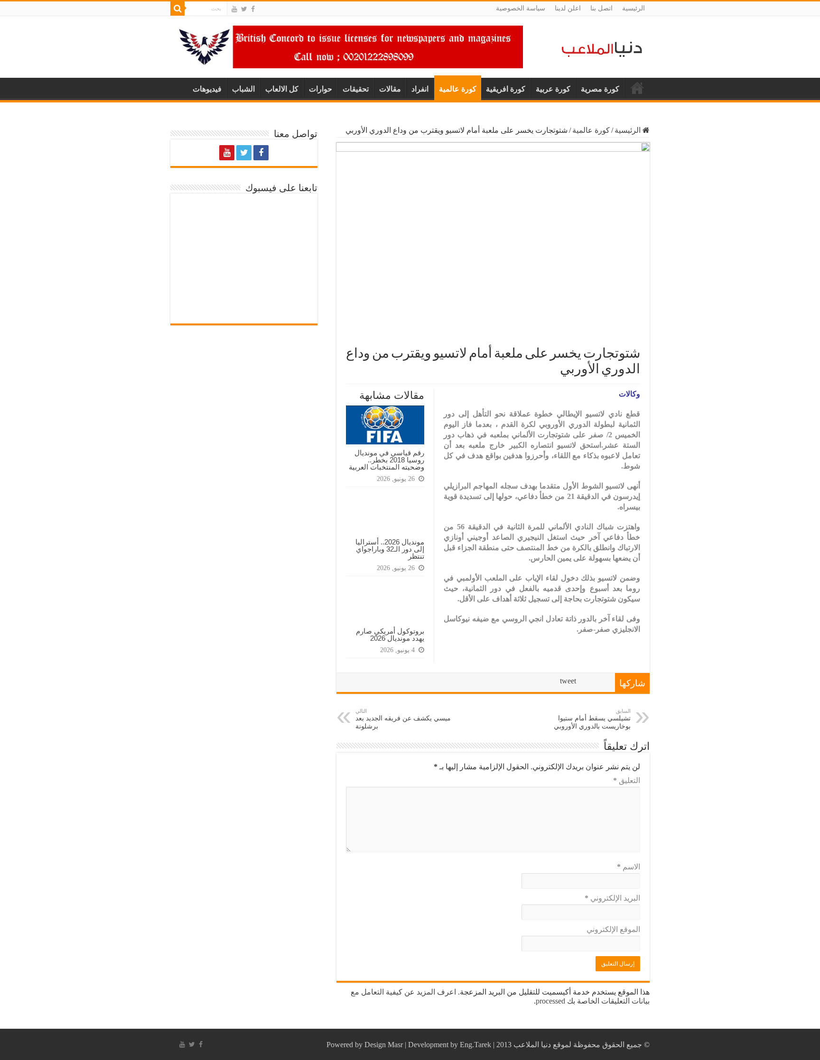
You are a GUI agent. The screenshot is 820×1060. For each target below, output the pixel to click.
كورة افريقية (505, 89)
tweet (568, 681)
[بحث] (177, 8)
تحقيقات (356, 89)
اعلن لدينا (568, 8)
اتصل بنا (601, 8)
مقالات (390, 89)
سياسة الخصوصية (520, 8)
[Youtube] (234, 9)
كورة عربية (553, 89)
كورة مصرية (600, 89)
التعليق (626, 780)
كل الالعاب (281, 89)
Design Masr (383, 1045)
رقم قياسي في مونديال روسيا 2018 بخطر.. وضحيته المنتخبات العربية (386, 460)
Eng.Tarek (475, 1045)
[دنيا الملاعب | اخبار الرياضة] (599, 48)
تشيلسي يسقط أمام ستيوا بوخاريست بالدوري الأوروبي (592, 719)
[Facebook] (253, 9)
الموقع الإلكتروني (613, 929)
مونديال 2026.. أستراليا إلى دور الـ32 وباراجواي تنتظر (389, 549)
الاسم (628, 867)
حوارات (320, 89)
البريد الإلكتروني (612, 898)
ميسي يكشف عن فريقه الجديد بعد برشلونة (403, 719)
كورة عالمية (457, 89)
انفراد (420, 89)
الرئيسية (633, 8)
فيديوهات (207, 89)
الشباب (243, 89)
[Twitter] (244, 9)
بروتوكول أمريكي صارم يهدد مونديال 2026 (390, 634)
